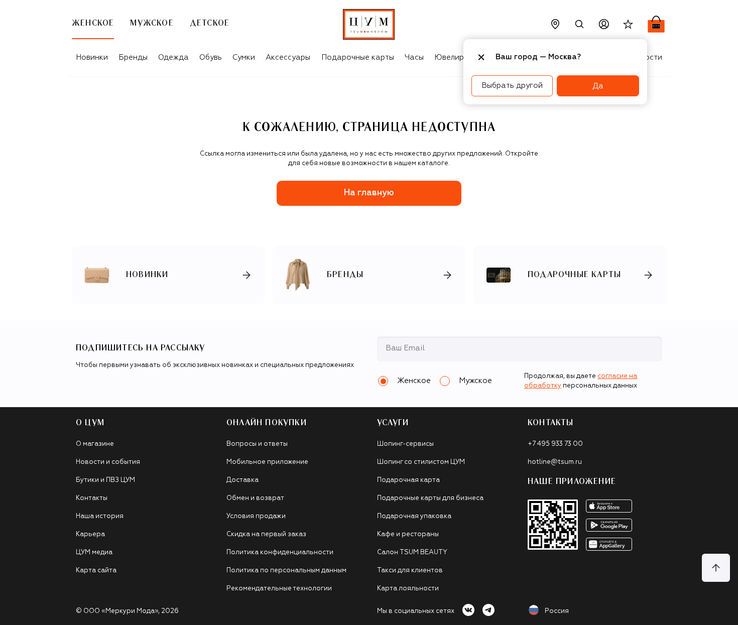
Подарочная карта (408, 480)
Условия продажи (256, 516)
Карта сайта (96, 570)
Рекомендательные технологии (279, 588)
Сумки (243, 57)
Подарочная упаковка (414, 516)
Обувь (210, 57)
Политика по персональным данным (286, 570)
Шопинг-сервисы (405, 444)
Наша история (100, 516)
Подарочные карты (357, 57)
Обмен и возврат (255, 498)
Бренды (133, 57)
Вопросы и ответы (257, 444)
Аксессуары (288, 57)
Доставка (242, 480)
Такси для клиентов (410, 570)
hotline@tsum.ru (555, 462)
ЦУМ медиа (94, 552)
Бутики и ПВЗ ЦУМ (105, 480)
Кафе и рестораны (408, 534)
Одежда (173, 57)
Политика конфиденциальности (279, 552)
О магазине (95, 444)
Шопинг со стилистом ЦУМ (421, 462)
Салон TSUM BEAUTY (412, 552)
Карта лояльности (408, 588)
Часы (414, 57)
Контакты (91, 498)
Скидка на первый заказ (266, 534)
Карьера (90, 534)
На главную (369, 193)
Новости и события (108, 462)
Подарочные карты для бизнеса (430, 498)
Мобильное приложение (267, 462)
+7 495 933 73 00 (555, 444)
